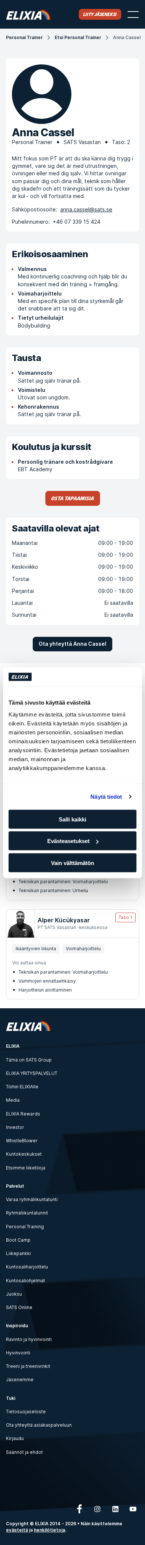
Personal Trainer (24, 37)
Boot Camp (18, 1240)
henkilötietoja (49, 1530)
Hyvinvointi (18, 1353)
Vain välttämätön (72, 862)
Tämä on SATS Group (29, 1060)
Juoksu (14, 1294)
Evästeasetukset (68, 841)
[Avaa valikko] (133, 14)
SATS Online (19, 1307)
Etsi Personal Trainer (78, 37)
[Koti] (28, 14)
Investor (15, 1127)
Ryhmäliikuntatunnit (27, 1213)
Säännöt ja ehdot (24, 1452)
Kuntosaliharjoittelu (27, 1267)
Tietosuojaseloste (26, 1411)
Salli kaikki (72, 819)
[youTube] (133, 1509)
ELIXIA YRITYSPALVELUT (31, 1073)
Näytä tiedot (106, 797)
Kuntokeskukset (24, 1154)
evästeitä (17, 1530)
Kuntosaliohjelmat (25, 1280)
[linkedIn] (115, 1509)
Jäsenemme (19, 1379)
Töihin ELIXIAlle (22, 1086)
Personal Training (25, 1226)
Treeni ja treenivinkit (28, 1366)
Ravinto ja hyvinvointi (29, 1339)
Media (13, 1100)
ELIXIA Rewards (23, 1114)
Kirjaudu (15, 1438)
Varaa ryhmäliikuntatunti (32, 1199)
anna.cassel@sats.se (86, 209)
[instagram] (97, 1509)
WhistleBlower (22, 1140)
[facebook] (80, 1509)
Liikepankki (18, 1253)
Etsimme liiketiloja (25, 1168)
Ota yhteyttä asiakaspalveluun (39, 1425)
